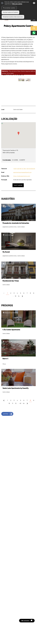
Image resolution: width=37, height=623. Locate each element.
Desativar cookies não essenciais (13, 17)
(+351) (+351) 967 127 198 (19, 168)
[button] (18, 133)
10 (9, 403)
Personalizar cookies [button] (9, 8)
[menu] (34, 3)
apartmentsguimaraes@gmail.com (22, 172)
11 (12, 403)
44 (23, 403)
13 (15, 296)
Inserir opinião (18, 185)
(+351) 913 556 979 (30, 168)
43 (20, 403)
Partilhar (5, 414)
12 (15, 403)
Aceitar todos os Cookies (10, 12)
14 (18, 296)
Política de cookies (17, 4)
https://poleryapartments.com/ (21, 176)
